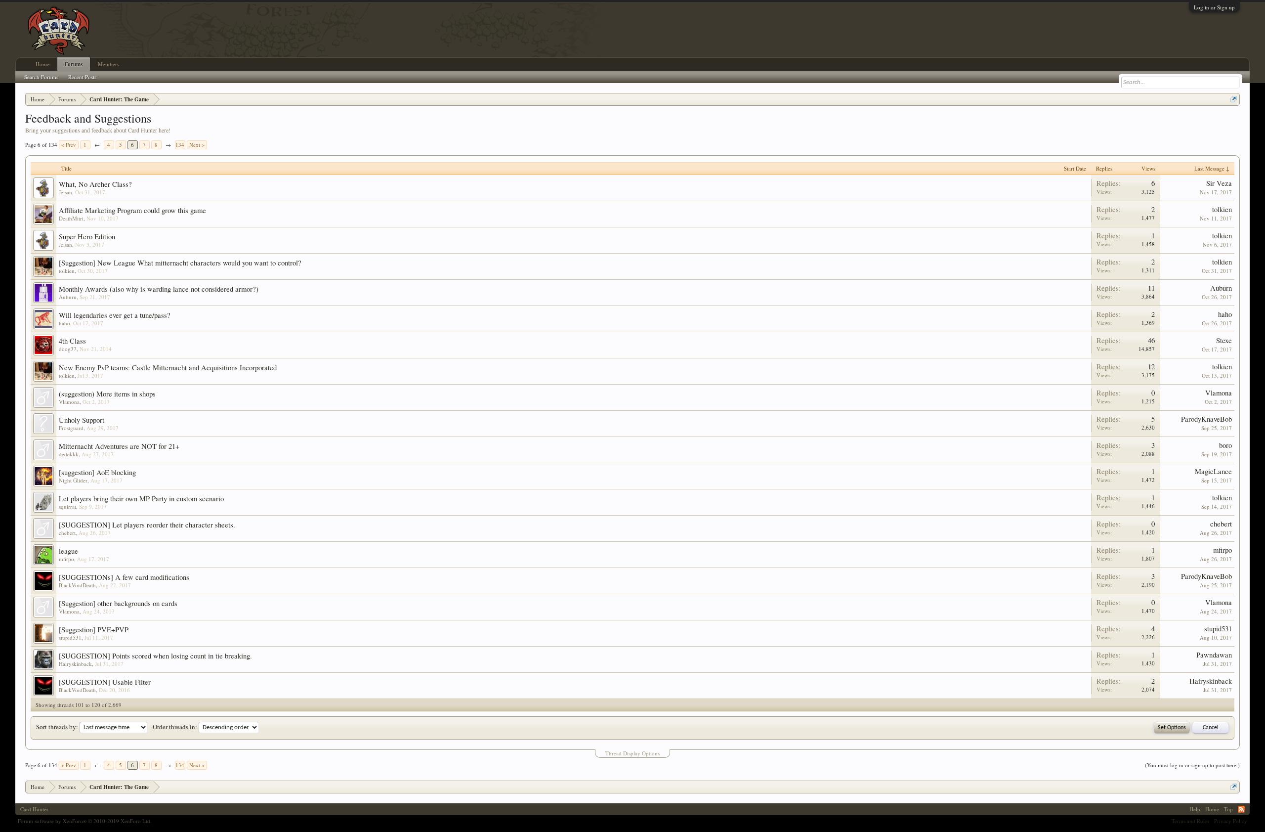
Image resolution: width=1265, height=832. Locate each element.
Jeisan (65, 192)
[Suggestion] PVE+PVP (93, 629)
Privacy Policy (1230, 821)
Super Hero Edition (87, 236)
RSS (1241, 809)
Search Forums (41, 77)
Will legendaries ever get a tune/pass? (114, 315)
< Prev (68, 144)
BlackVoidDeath (77, 585)
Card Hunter (34, 809)
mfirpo (66, 559)
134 (179, 144)
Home (42, 64)
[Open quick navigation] (1233, 99)
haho (64, 323)
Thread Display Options (632, 753)
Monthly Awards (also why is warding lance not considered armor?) (158, 289)
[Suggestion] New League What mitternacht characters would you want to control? (180, 262)
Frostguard (71, 428)
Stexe (1224, 340)
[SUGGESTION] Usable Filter (105, 682)
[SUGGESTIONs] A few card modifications (124, 577)
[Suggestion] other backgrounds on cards (118, 603)
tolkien (1222, 209)
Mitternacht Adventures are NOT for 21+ (119, 446)
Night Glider (73, 480)
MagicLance (1213, 471)
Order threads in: (175, 726)
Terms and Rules (1190, 821)
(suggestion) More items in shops (107, 393)
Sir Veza (1219, 183)
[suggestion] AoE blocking (97, 472)
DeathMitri (71, 218)
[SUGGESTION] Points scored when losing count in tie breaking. (155, 655)
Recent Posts (82, 77)
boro (1225, 445)
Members (108, 64)
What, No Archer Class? (95, 184)
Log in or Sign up (1214, 7)
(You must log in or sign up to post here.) (1192, 765)
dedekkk (69, 454)
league (68, 551)
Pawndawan (1214, 654)
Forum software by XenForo (85, 821)
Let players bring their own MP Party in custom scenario (141, 498)
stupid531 (70, 637)
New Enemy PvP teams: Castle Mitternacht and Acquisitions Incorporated (168, 367)
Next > (197, 144)
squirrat (67, 506)
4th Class (72, 341)
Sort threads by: (57, 726)
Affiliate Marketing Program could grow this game (132, 210)
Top (1228, 809)
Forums (74, 64)
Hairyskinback (75, 663)
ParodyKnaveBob (1206, 419)
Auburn (68, 297)
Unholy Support (81, 420)
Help (1194, 809)
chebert (67, 532)
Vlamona (69, 401)
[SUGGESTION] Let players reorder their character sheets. (147, 524)
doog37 (68, 348)
